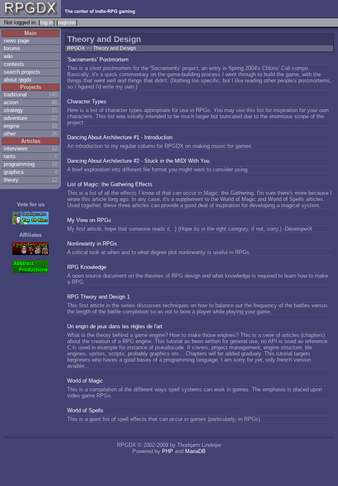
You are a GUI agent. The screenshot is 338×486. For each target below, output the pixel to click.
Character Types (86, 101)
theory (11, 180)
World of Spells (85, 410)
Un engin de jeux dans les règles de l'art (114, 326)
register (67, 22)
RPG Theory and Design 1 (98, 297)
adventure (15, 118)
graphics (14, 172)
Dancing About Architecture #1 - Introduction (119, 137)
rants (10, 156)
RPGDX (76, 48)
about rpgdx (18, 80)
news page (16, 40)
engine (11, 126)
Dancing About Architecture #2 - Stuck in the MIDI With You (138, 161)
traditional (15, 94)
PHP (167, 451)
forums (12, 48)
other (10, 134)
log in (46, 22)
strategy (13, 110)
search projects (22, 72)
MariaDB (195, 451)
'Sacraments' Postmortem (98, 59)
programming (19, 164)
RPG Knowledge (86, 267)
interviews (16, 148)
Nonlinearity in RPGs (92, 244)
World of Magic (85, 381)
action (11, 102)
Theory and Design (114, 48)
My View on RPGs (89, 220)
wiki (8, 56)
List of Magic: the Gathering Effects (110, 184)
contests (14, 64)
